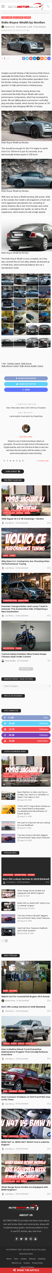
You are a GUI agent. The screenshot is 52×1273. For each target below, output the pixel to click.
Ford (5, 1091)
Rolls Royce (18, 17)
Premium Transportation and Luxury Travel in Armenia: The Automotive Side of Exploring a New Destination (24, 609)
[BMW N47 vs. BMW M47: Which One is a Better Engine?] (26, 1124)
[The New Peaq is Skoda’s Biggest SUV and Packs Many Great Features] (8, 838)
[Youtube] (26, 741)
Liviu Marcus (9, 523)
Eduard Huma (10, 27)
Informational (20, 875)
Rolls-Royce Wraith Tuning (31, 366)
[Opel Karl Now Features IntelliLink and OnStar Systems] (8, 931)
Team (16, 1259)
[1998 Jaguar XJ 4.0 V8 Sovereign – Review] (26, 500)
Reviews (20, 513)
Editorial (32, 1259)
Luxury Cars (7, 17)
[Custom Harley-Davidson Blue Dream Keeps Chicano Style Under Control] (26, 636)
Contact (27, 1263)
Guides (13, 1043)
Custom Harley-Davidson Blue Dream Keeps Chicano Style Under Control (23, 655)
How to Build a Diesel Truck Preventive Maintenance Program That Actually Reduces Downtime (24, 1052)
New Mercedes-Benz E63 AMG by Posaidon (26, 408)
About (9, 1259)
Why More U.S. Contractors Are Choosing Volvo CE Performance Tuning (25, 562)
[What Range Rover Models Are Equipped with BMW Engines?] (8, 893)
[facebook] (26, 717)
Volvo (5, 555)
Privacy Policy (37, 1263)
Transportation (10, 601)
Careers (24, 1259)
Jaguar (6, 511)
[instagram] (26, 735)
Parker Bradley (10, 661)
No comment (41, 27)
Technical (13, 1091)
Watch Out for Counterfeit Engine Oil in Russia (25, 996)
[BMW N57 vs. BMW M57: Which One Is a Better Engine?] (8, 906)
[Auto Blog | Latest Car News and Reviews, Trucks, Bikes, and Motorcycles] (23, 1207)
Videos (27, 513)
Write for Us (16, 1263)
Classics (14, 511)
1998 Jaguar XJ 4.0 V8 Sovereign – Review (22, 519)
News (5, 991)
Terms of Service (27, 1267)
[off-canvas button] (3, 6)
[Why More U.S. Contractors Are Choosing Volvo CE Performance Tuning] (26, 543)
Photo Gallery (9, 513)
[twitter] (26, 723)
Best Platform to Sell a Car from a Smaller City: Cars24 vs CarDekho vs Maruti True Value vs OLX (33, 794)
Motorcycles (8, 648)
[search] (48, 6)
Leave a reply (11, 471)
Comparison (8, 875)
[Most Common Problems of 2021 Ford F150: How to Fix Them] (26, 1079)
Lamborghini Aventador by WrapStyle (26, 416)
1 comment (24, 661)
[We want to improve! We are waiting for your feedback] (8, 825)
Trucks (6, 1043)
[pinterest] (26, 729)
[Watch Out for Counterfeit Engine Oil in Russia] (26, 977)
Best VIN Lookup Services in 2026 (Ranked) (26, 879)
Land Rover (7, 1179)
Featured (23, 511)
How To (21, 1043)
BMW (5, 1136)
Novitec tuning (13, 363)
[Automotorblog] (26, 6)
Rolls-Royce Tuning (10, 366)
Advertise (41, 1259)
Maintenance (31, 1043)
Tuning (27, 17)
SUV (18, 1181)
